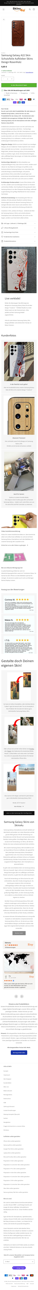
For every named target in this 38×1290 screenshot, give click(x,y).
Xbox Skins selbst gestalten (11, 1188)
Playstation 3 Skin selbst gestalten (13, 1180)
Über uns (6, 1087)
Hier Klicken (17, 806)
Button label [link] (19, 933)
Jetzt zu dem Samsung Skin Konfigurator (19, 813)
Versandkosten (29, 72)
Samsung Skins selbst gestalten (13, 1145)
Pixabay (31, 749)
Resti (10, 976)
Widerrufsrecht (8, 1090)
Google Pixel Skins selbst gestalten (14, 1149)
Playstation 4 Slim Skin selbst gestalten (15, 1172)
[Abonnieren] (32, 1262)
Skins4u (9, 1281)
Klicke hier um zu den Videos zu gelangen (13, 545)
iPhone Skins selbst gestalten (12, 1141)
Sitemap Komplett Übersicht (12, 1114)
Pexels (9, 751)
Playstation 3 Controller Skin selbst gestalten (17, 1184)
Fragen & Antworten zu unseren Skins (14, 1126)
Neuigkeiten (7, 1122)
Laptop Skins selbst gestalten (12, 1153)
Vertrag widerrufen (19, 1052)
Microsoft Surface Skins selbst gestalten (15, 1157)
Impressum (7, 1075)
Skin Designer (7, 1079)
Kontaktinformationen (23, 1286)
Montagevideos (8, 1094)
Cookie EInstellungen (10, 1110)
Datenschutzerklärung (19, 1283)
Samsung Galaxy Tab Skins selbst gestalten (16, 1192)
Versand (32, 1283)
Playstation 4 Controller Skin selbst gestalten (17, 1176)
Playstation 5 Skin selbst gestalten (13, 1161)
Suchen (6, 1118)
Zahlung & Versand (9, 1106)
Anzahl (3, 75)
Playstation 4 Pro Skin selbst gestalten (15, 1168)
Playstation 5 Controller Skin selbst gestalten (17, 1164)
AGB (5, 1102)
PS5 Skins (6, 1130)
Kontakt (6, 1071)
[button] (3, 9)
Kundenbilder (7, 1083)
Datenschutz (7, 1098)
